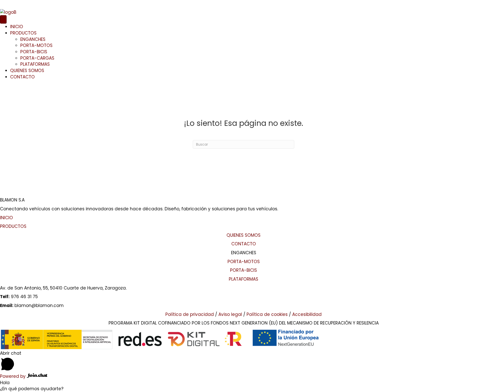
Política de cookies (267, 314)
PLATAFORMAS (35, 64)
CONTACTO (22, 77)
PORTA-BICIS (33, 52)
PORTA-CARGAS (37, 58)
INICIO (16, 27)
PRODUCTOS (23, 33)
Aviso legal (230, 314)
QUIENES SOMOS (27, 70)
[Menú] (3, 19)
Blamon (8, 3)
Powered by (13, 376)
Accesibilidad (307, 314)
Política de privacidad (189, 314)
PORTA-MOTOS (36, 45)
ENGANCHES (32, 39)
